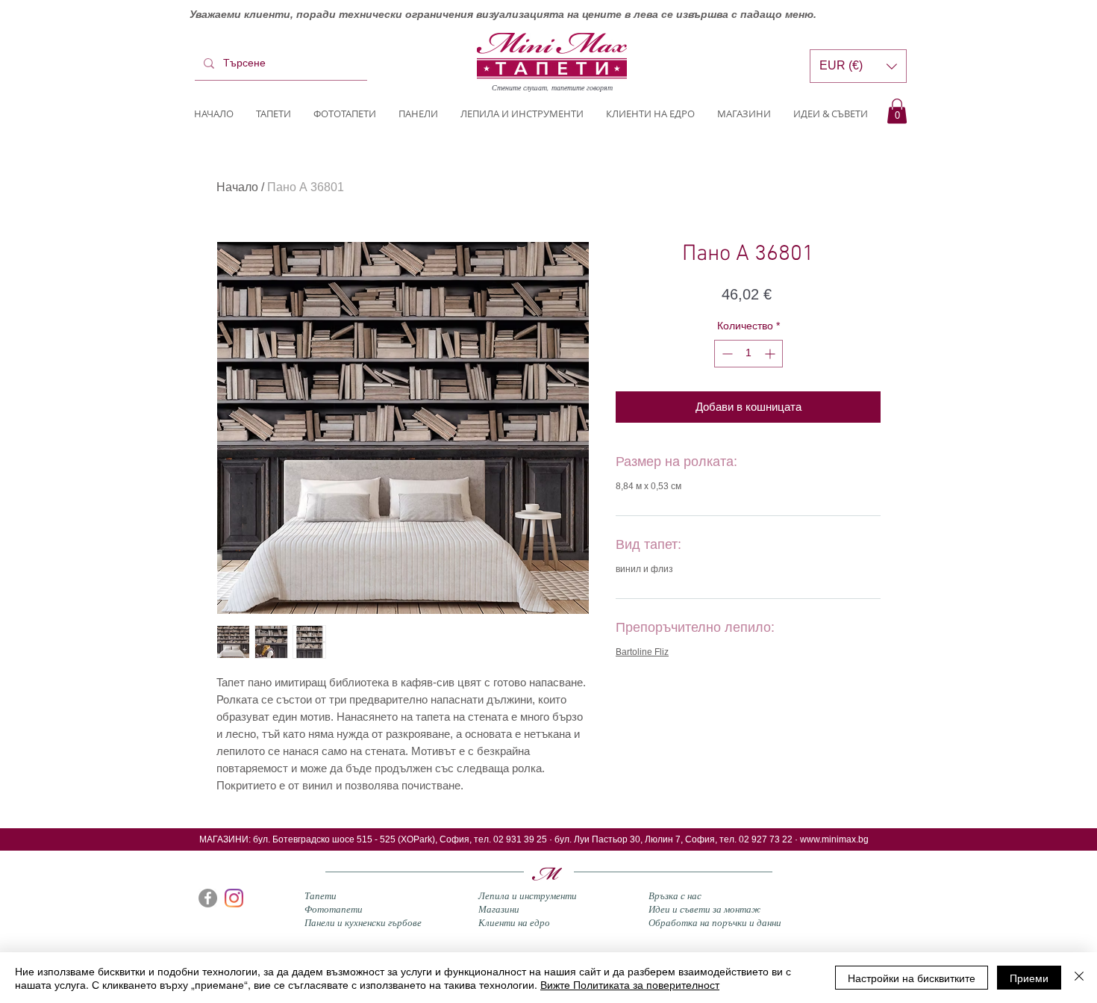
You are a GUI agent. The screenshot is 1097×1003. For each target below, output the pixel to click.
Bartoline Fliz (642, 652)
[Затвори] (1079, 977)
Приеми (1029, 977)
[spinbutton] (748, 354)
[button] (897, 111)
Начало (237, 187)
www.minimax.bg (834, 839)
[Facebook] (208, 898)
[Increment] (771, 354)
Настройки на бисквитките (911, 977)
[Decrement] (725, 354)
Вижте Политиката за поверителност (629, 984)
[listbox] (858, 66)
